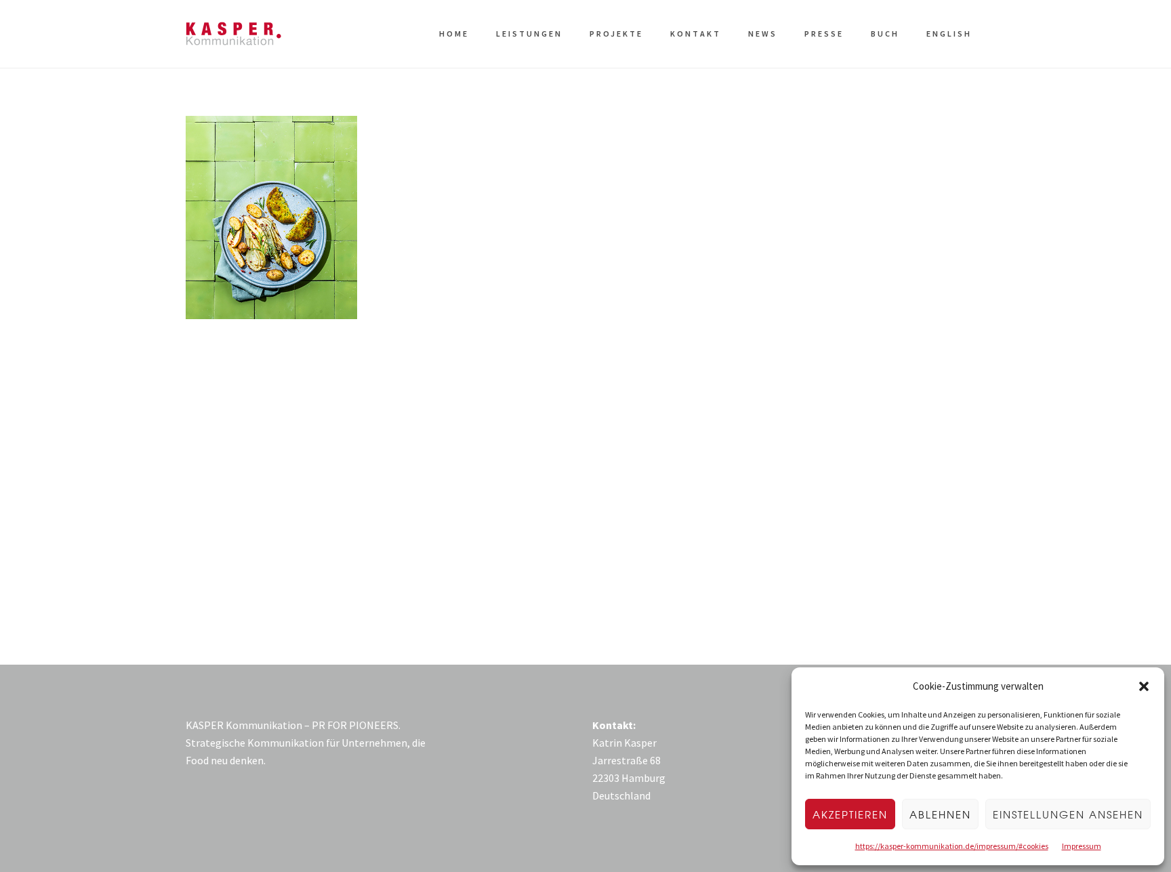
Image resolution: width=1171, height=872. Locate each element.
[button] (1144, 686)
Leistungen (529, 33)
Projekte (616, 33)
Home (454, 33)
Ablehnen (940, 814)
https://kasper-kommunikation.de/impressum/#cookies (951, 846)
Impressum (1081, 846)
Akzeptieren (850, 814)
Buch (885, 33)
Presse (824, 33)
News (762, 33)
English (949, 33)
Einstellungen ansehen (1068, 814)
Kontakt (695, 33)
